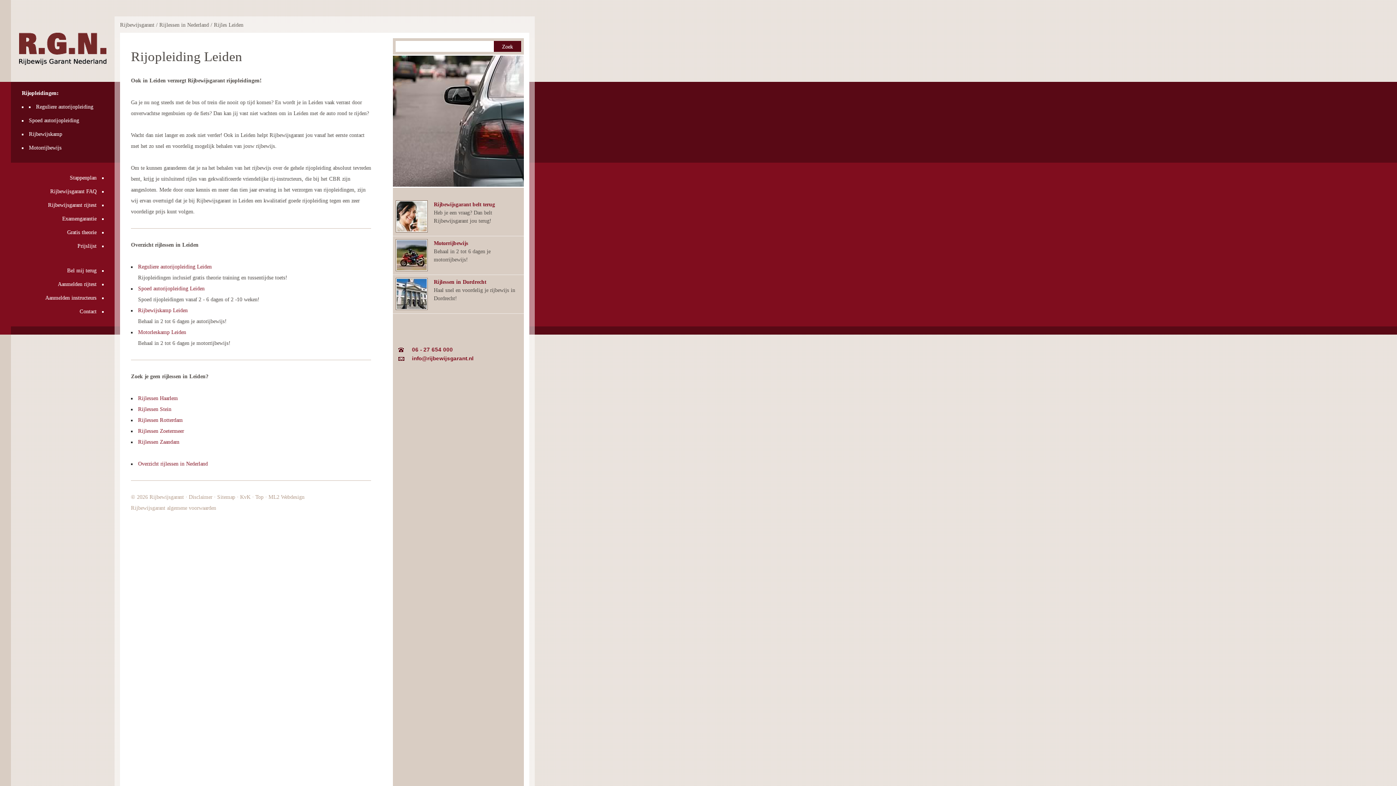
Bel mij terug (82, 270)
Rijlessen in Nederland (184, 25)
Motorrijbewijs (45, 148)
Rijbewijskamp (45, 134)
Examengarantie (79, 219)
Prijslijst (87, 246)
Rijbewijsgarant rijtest (72, 205)
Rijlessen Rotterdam (160, 420)
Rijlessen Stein (154, 409)
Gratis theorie (82, 232)
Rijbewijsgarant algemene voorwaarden (173, 508)
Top (259, 497)
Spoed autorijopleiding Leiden (171, 288)
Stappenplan (83, 178)
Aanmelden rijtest (77, 284)
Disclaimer (200, 497)
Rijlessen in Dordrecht (460, 282)
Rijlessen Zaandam (159, 442)
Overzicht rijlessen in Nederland (173, 464)
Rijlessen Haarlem (158, 398)
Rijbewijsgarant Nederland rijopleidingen (62, 49)
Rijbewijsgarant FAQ (73, 191)
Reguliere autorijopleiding (64, 107)
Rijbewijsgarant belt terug (464, 204)
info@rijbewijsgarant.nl (443, 358)
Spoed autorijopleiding (54, 120)
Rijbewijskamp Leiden (163, 310)
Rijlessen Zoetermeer (161, 431)
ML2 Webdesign (286, 497)
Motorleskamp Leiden (162, 332)
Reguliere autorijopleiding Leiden (175, 267)
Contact (88, 311)
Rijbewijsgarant (167, 497)
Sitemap (226, 497)
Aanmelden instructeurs (71, 298)
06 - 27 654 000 (432, 350)
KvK (245, 497)
